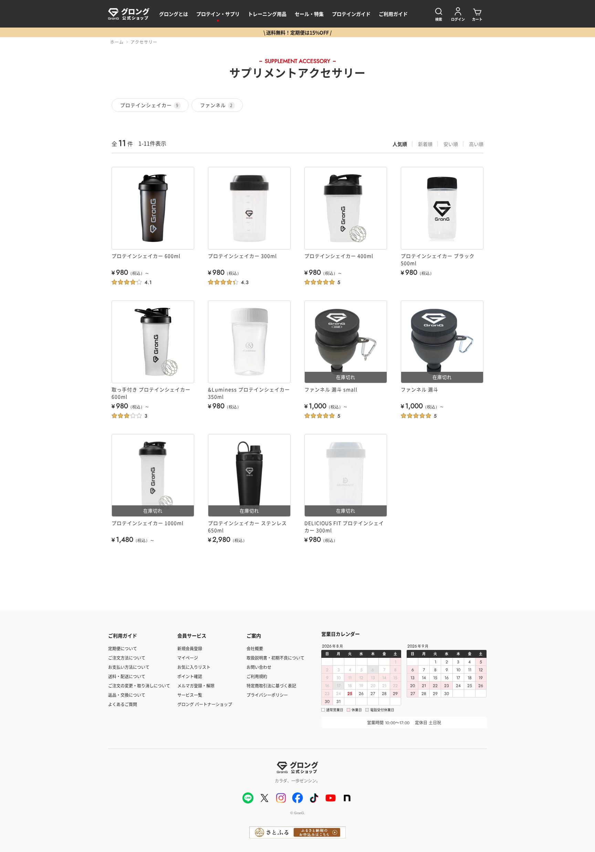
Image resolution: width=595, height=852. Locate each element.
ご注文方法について (126, 658)
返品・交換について (126, 695)
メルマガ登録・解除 (196, 685)
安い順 (450, 143)
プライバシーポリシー (267, 695)
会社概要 (255, 648)
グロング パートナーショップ (204, 704)
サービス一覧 (189, 695)
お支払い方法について (128, 667)
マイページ (187, 658)
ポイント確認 (189, 676)
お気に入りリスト (193, 667)
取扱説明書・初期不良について (275, 658)
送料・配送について (126, 676)
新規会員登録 (189, 648)
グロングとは (173, 13)
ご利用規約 (257, 676)
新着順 (425, 143)
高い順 (476, 143)
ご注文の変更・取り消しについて (139, 685)
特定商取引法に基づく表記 (271, 685)
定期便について (122, 648)
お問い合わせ (259, 667)
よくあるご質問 (122, 704)
